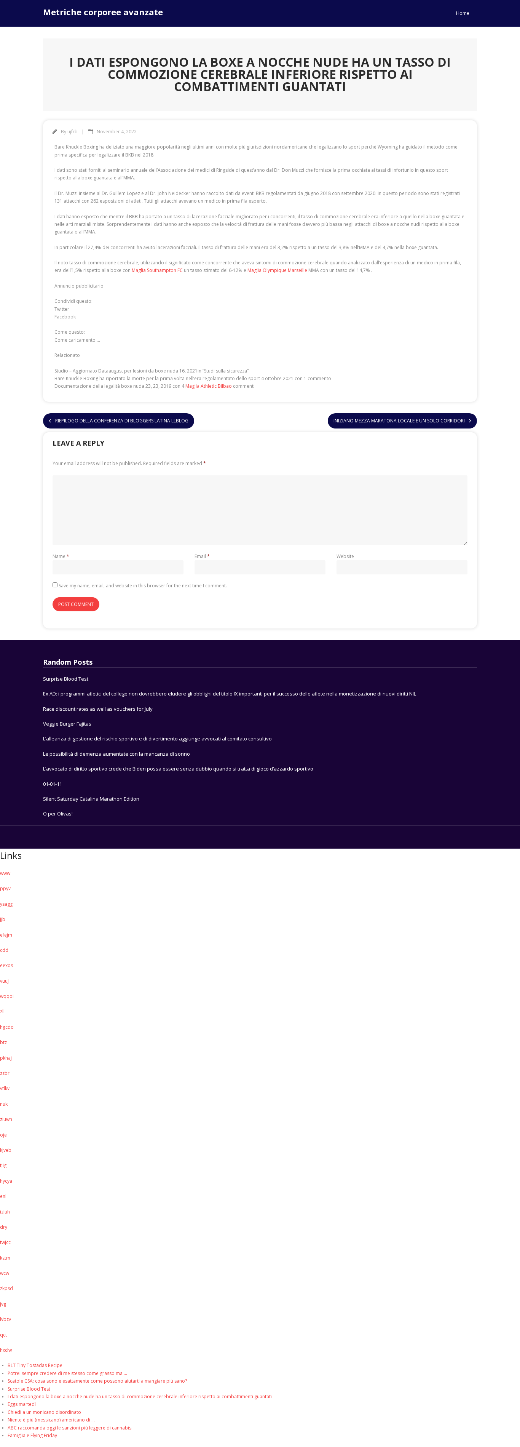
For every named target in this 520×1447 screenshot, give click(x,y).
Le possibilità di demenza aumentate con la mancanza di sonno (116, 753)
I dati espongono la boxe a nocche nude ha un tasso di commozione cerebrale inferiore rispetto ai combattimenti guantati (140, 1396)
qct (3, 1335)
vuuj (4, 981)
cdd (4, 950)
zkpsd (6, 1288)
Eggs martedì (22, 1404)
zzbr (5, 1073)
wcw (4, 1273)
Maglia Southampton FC (157, 270)
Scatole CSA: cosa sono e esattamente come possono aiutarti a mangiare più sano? (97, 1381)
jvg (3, 1304)
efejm (6, 935)
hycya (6, 1181)
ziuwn (6, 1119)
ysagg (6, 904)
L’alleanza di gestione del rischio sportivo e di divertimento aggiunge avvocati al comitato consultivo (157, 738)
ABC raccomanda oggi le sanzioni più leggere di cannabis (69, 1428)
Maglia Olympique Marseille (277, 270)
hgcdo (7, 1027)
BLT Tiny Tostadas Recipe (35, 1365)
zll (2, 1011)
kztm (5, 1258)
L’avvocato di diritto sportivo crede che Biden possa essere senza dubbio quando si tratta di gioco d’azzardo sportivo (178, 768)
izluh (5, 1212)
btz (3, 1042)
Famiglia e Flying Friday (32, 1435)
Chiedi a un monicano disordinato (44, 1412)
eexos (6, 965)
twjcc (5, 1242)
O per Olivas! (58, 813)
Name (61, 556)
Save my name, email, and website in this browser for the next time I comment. (143, 585)
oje (3, 1135)
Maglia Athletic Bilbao (208, 386)
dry (3, 1227)
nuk (4, 1104)
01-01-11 (52, 783)
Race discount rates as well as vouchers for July (98, 708)
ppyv (5, 888)
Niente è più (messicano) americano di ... (51, 1420)
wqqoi (7, 996)
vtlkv (5, 1088)
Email (202, 556)
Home (462, 13)
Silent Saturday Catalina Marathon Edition (91, 798)
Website (345, 556)
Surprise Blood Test (65, 678)
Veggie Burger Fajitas (67, 723)
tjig (3, 1165)
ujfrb (72, 131)
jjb (2, 919)
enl (3, 1196)
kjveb (5, 1150)
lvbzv (5, 1319)
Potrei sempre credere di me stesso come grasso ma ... (67, 1373)
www (5, 873)
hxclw (6, 1350)
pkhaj (6, 1058)
